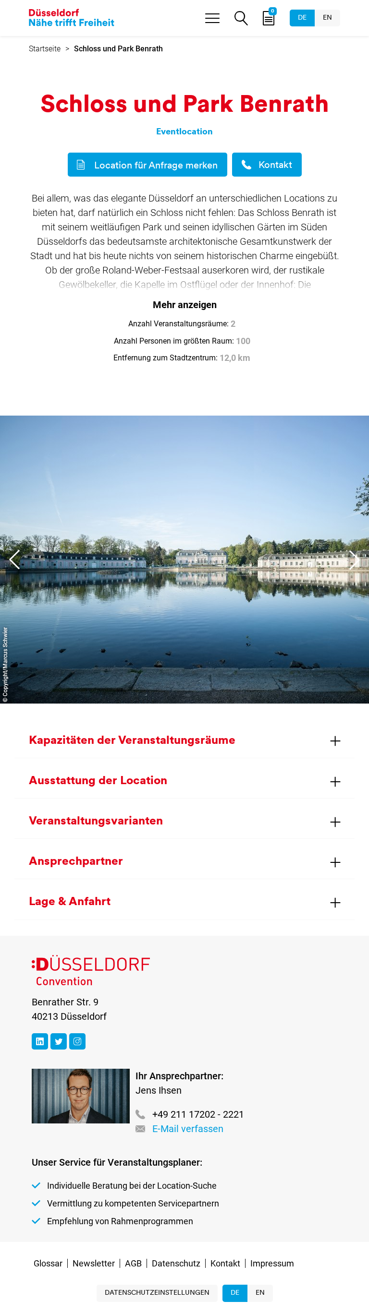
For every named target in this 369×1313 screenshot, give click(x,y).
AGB (133, 1263)
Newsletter (94, 1263)
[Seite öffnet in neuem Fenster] (40, 1041)
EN (327, 18)
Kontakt (275, 165)
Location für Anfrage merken (156, 166)
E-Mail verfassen (187, 1128)
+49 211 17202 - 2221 (198, 1114)
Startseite (45, 48)
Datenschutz (176, 1263)
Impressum (272, 1263)
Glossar (48, 1263)
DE (302, 18)
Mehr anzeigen (185, 304)
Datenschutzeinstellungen (157, 1293)
